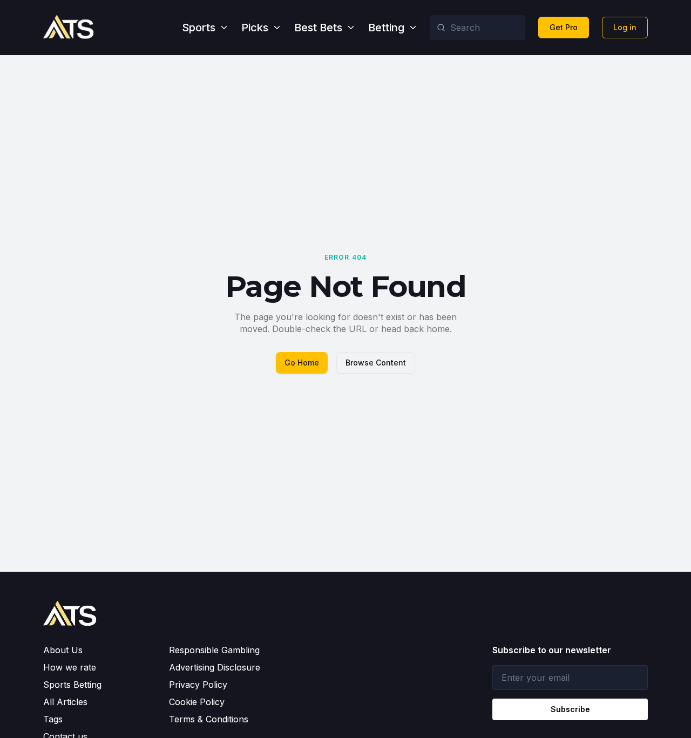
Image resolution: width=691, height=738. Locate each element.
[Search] (441, 27)
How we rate (69, 667)
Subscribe (570, 709)
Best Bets (318, 27)
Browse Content (376, 362)
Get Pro (564, 27)
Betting (386, 27)
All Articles (65, 701)
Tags (53, 719)
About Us (63, 650)
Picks (254, 27)
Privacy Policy (198, 684)
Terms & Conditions (208, 719)
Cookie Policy (197, 701)
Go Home (301, 362)
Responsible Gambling (214, 650)
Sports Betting (72, 684)
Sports (198, 27)
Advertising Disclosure (214, 667)
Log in (624, 27)
